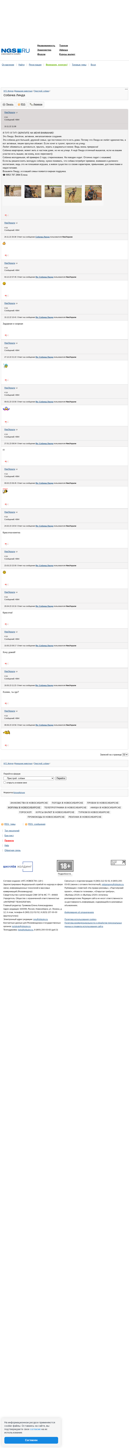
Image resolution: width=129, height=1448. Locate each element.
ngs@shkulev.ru (40, 919)
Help (7, 845)
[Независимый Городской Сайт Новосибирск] (15, 52)
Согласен (31, 1440)
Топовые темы (79, 64)
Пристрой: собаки (41, 91)
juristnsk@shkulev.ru (21, 926)
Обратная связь (13, 850)
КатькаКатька (19, 792)
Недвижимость (46, 45)
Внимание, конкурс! (57, 64)
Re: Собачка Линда (44, 277)
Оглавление (8, 64)
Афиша (63, 50)
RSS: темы (9, 824)
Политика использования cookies (80, 919)
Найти (21, 64)
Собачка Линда (42, 237)
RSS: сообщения (36, 824)
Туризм (63, 45)
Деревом (37, 104)
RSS (23, 104)
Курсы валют (67, 54)
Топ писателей (12, 830)
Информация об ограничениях (79, 912)
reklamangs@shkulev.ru (113, 884)
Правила (9, 840)
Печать (9, 104)
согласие (35, 1429)
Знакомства (44, 50)
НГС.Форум (8, 91)
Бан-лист (9, 835)
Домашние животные (23, 91)
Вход (93, 64)
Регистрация (35, 64)
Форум (41, 54)
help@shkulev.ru (25, 930)
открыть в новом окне (16, 783)
